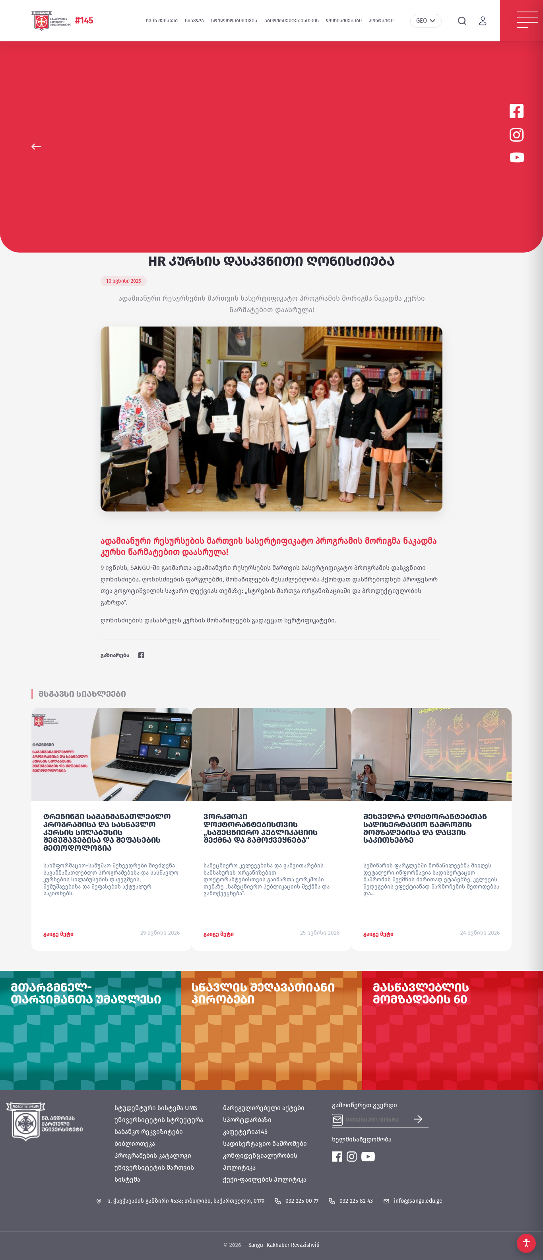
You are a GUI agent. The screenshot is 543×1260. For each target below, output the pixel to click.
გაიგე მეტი (58, 934)
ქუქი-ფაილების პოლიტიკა (264, 1179)
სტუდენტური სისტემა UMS (156, 1108)
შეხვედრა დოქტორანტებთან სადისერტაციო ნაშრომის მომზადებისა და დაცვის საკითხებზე (425, 828)
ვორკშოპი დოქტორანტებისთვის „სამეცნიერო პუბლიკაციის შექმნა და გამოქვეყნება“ (261, 828)
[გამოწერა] (421, 1119)
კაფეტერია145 (245, 1132)
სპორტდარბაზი (247, 1120)
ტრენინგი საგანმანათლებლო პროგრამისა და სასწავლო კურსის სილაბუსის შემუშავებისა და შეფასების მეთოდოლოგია (107, 832)
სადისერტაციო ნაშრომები (265, 1143)
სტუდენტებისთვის (234, 20)
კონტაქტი (381, 20)
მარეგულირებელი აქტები (263, 1108)
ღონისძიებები (344, 20)
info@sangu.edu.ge (418, 1201)
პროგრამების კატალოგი (152, 1155)
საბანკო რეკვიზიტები (148, 1132)
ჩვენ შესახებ (162, 20)
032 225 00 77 (301, 1201)
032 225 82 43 (356, 1201)
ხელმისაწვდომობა (362, 1139)
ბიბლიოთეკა (134, 1143)
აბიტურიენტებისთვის (291, 20)
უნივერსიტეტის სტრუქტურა (158, 1120)
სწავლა (194, 20)
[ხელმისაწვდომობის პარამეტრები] (526, 1243)
